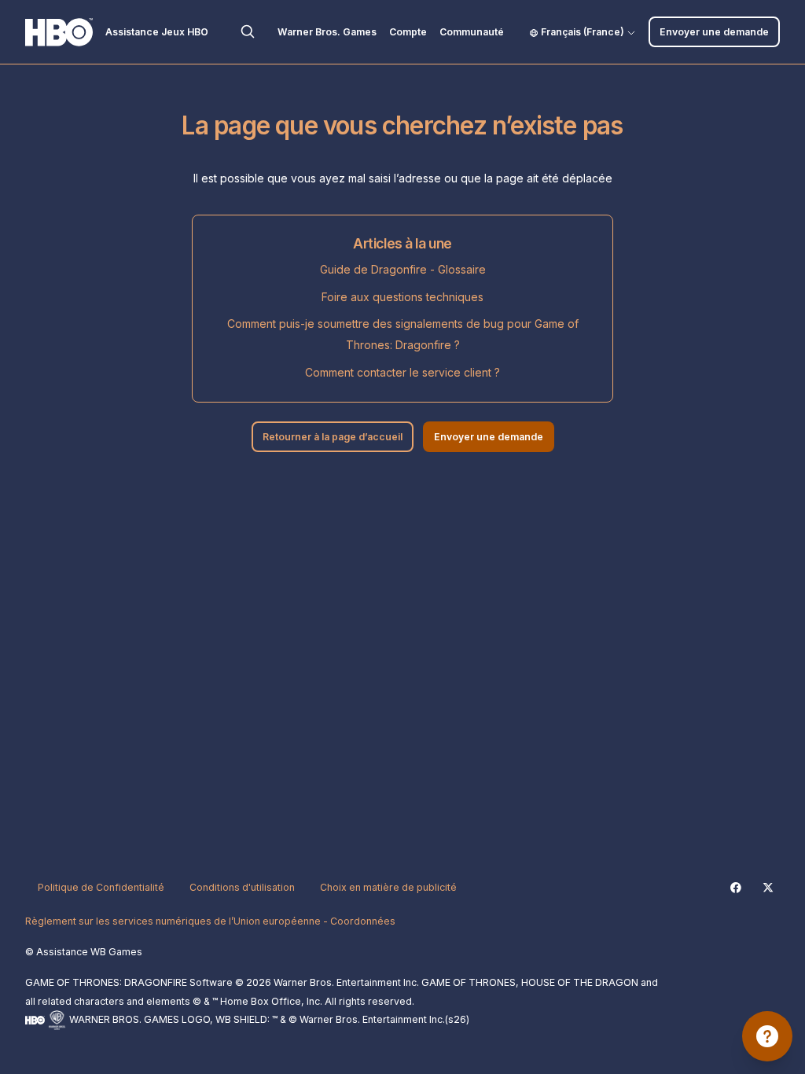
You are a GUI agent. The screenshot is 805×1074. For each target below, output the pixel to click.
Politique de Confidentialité (101, 887)
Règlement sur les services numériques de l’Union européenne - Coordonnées (210, 921)
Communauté (471, 32)
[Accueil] (59, 32)
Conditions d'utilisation (242, 887)
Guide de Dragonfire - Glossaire (403, 269)
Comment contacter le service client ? (402, 372)
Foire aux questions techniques (402, 296)
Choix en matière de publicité (388, 887)
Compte (408, 32)
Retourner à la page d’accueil (332, 437)
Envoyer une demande (714, 32)
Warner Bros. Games (327, 32)
